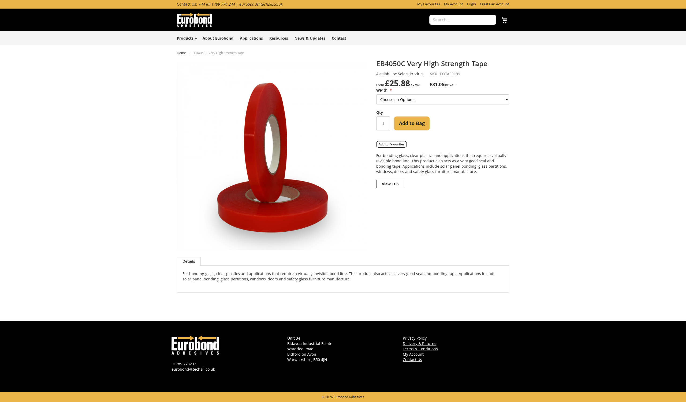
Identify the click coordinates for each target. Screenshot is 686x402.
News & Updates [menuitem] (309, 38)
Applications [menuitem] (251, 38)
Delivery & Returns (419, 343)
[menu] (343, 38)
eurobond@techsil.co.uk (193, 369)
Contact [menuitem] (339, 38)
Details (188, 261)
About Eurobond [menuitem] (218, 38)
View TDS (390, 183)
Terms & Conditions (420, 348)
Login (471, 4)
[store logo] (194, 20)
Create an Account (494, 4)
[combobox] (462, 20)
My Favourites (428, 4)
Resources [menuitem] (278, 38)
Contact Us (412, 359)
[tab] (189, 261)
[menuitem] (186, 38)
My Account (453, 4)
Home (181, 53)
